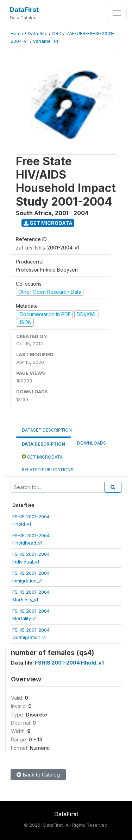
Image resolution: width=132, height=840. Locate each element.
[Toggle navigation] (117, 13)
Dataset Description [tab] (47, 430)
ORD (57, 33)
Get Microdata (51, 223)
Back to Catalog (40, 775)
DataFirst (24, 9)
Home (17, 33)
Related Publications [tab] (48, 469)
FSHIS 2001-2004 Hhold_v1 (69, 663)
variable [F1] (46, 41)
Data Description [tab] (43, 444)
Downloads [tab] (91, 443)
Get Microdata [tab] (44, 457)
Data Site (38, 33)
